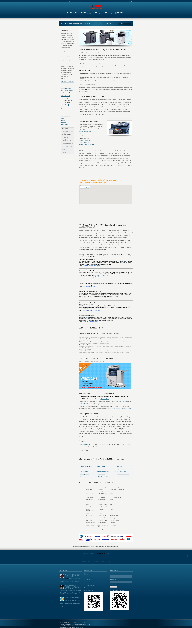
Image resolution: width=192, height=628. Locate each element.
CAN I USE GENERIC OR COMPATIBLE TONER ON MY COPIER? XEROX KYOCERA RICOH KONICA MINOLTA (73, 587)
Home (96, 23)
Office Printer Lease (121, 471)
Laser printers (84, 134)
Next (88, 622)
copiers (126, 305)
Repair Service (65, 124)
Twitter (88, 574)
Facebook (129, 1)
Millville (107, 23)
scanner (128, 408)
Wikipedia (64, 149)
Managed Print (65, 122)
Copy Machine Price (121, 469)
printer (124, 408)
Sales (123, 622)
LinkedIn (131, 1)
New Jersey (102, 23)
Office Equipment (69, 1)
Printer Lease (101, 469)
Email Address (113, 579)
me (60, 1)
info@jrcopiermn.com (90, 585)
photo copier (69, 33)
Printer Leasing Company (122, 476)
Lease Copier (119, 466)
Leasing (87, 317)
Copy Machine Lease (84, 469)
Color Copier (82, 476)
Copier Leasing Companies (123, 474)
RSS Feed (77, 627)
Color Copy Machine (84, 474)
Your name (112, 574)
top (132, 622)
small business (122, 401)
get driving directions (90, 588)
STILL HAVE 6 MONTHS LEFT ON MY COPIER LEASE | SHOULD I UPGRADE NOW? (72, 575)
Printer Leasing (101, 466)
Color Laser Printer (84, 471)
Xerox (63, 120)
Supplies (126, 622)
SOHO (83, 404)
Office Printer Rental (103, 476)
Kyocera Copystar (66, 116)
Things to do (64, 151)
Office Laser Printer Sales (87, 145)
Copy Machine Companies (86, 466)
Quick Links (77, 1)
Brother (64, 118)
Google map (64, 152)
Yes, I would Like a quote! (96, 553)
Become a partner (89, 590)
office (102, 399)
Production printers (86, 131)
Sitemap (81, 627)
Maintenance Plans (85, 140)
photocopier (117, 408)
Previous (84, 622)
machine (106, 399)
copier (130, 151)
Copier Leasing (84, 142)
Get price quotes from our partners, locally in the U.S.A (96, 561)
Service (63, 1)
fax (112, 408)
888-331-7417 (89, 583)
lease (88, 259)
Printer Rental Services (103, 471)
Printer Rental (101, 474)
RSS (85, 574)
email (109, 408)
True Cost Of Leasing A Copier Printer (73, 597)
